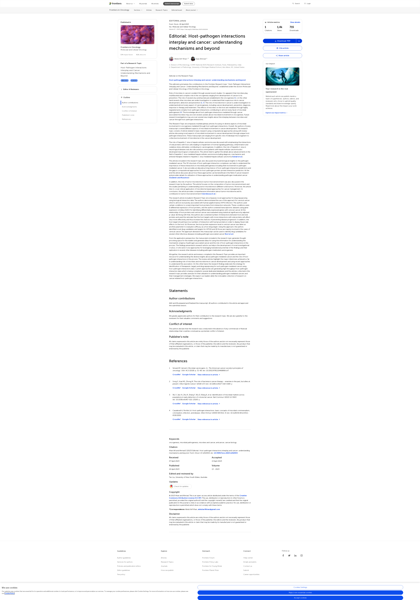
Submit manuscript (172, 4)
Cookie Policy (9, 593)
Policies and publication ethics (129, 566)
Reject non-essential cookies (300, 592)
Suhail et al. (237, 157)
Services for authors (125, 562)
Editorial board (177, 10)
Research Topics (162, 10)
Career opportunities (251, 574)
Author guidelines (124, 558)
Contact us (247, 566)
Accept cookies (300, 598)
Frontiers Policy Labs (210, 562)
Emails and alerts (249, 562)
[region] (210, 591)
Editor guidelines (123, 570)
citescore (141, 55)
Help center (248, 558)
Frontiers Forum (208, 558)
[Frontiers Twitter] (289, 555)
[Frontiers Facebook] (283, 555)
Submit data (188, 4)
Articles (149, 10)
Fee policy (121, 574)
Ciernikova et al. (208, 194)
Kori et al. (229, 234)
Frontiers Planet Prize (210, 570)
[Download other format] (271, 103)
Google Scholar (189, 374)
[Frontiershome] (115, 3)
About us (129, 4)
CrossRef (176, 374)
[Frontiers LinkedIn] (295, 555)
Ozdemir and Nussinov (179, 178)
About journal (191, 10)
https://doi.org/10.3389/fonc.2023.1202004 (194, 29)
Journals (164, 566)
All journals (143, 4)
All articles (155, 4)
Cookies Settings (300, 587)
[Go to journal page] (137, 34)
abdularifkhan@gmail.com (209, 509)
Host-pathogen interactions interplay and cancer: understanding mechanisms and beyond (207, 80)
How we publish (167, 570)
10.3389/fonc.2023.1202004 (226, 453)
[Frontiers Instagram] (301, 555)
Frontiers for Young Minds (212, 566)
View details (295, 22)
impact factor (127, 55)
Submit (246, 570)
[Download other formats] (299, 41)
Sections (137, 10)
